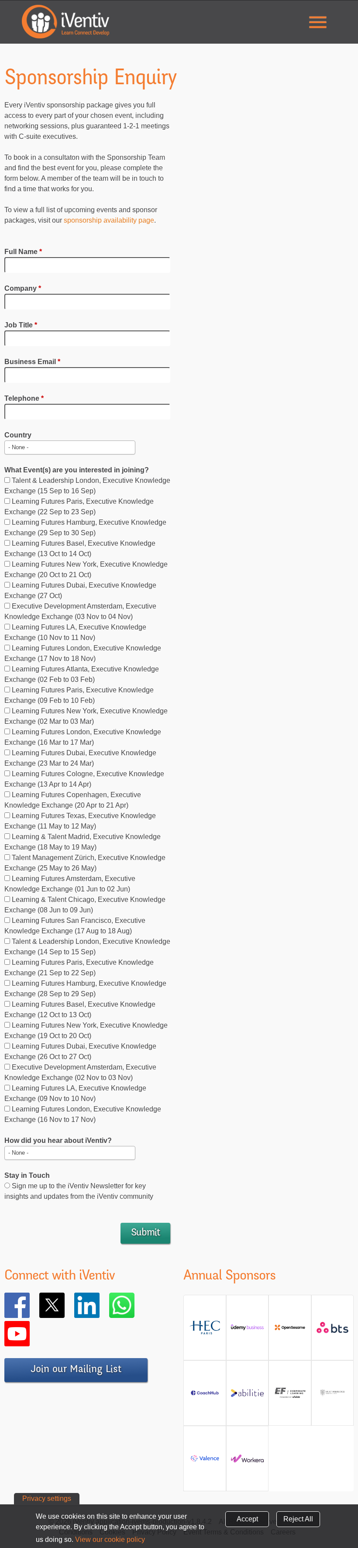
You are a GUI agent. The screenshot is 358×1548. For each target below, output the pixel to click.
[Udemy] (247, 1331)
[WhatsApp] (134, 1305)
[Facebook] (29, 1305)
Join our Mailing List (76, 1370)
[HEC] (204, 1331)
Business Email (32, 361)
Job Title (20, 325)
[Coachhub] (204, 1396)
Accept (247, 1519)
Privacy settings (46, 1498)
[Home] (65, 21)
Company (22, 288)
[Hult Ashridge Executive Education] (332, 1396)
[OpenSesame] (289, 1331)
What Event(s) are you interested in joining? (76, 470)
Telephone (24, 398)
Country (17, 435)
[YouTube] (29, 1333)
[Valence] (204, 1461)
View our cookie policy (110, 1539)
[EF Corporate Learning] (289, 1396)
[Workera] (247, 1461)
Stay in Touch (27, 1175)
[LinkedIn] (99, 1305)
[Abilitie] (247, 1396)
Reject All (298, 1519)
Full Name (23, 251)
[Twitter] (64, 1305)
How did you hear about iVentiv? (58, 1140)
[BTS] (332, 1331)
